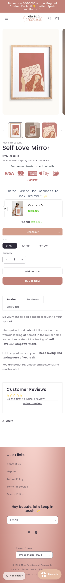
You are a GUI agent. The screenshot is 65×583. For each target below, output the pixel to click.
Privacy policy (46, 569)
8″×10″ (10, 245)
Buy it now (32, 281)
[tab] (12, 299)
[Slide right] (61, 131)
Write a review (32, 403)
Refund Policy (15, 479)
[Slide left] (3, 131)
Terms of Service (17, 486)
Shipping (22, 160)
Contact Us (14, 464)
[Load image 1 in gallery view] (15, 130)
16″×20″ (43, 245)
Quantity (7, 253)
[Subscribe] (54, 520)
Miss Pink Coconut (30, 565)
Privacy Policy (15, 494)
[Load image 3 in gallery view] (49, 130)
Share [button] (9, 420)
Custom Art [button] (36, 205)
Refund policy (29, 569)
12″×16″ (26, 245)
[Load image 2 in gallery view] (32, 130)
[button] (6, 18)
